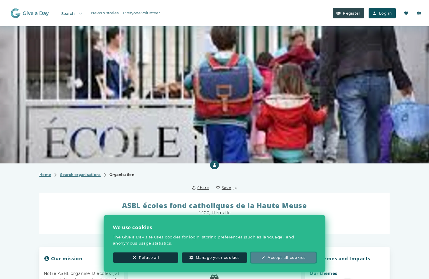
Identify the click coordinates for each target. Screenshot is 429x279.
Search (68, 13)
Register (351, 13)
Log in (385, 13)
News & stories (104, 13)
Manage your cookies (218, 257)
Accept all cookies (287, 257)
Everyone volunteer (141, 13)
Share (203, 188)
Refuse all (149, 257)
